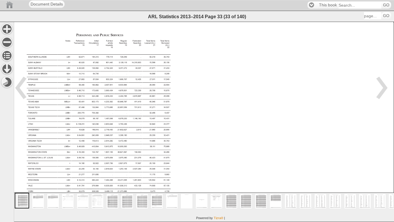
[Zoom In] (7, 29)
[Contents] (7, 55)
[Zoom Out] (7, 42)
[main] (204, 122)
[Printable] (7, 82)
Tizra (218, 218)
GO (386, 5)
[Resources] (7, 69)
